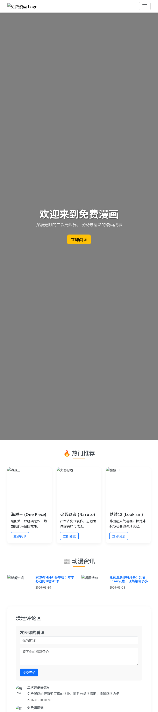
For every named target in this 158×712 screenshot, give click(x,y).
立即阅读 (79, 239)
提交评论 (29, 672)
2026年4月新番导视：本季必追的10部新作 (54, 579)
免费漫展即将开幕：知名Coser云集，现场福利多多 (128, 579)
